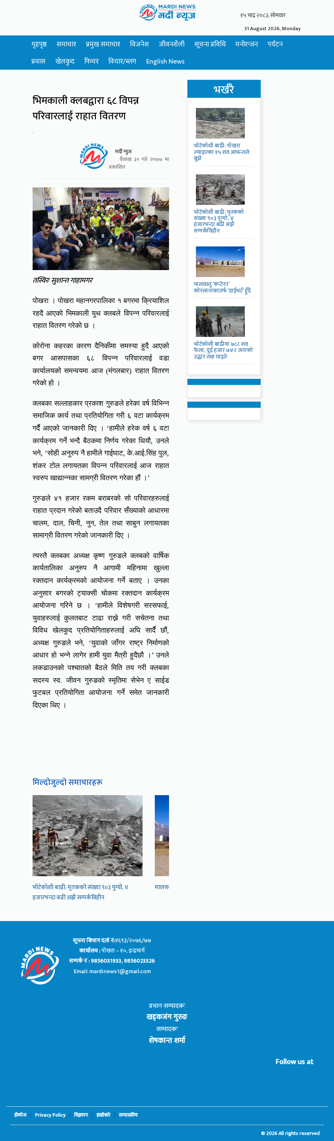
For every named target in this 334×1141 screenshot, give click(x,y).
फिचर (91, 61)
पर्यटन (275, 44)
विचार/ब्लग (122, 61)
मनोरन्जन (246, 44)
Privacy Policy (50, 1115)
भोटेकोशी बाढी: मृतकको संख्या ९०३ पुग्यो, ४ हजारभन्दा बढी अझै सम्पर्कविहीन (80, 892)
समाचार (66, 44)
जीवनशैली (172, 44)
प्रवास (38, 61)
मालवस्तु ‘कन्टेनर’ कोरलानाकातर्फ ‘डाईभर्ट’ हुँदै (222, 287)
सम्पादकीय (128, 1115)
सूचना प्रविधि (210, 44)
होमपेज (20, 1115)
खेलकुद (65, 61)
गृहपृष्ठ (39, 44)
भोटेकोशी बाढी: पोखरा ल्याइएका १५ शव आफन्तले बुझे (221, 152)
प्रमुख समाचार (103, 44)
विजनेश (139, 44)
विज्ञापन (81, 1115)
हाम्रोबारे (103, 1115)
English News (165, 61)
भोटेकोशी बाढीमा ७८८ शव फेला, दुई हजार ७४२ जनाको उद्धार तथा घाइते (223, 350)
